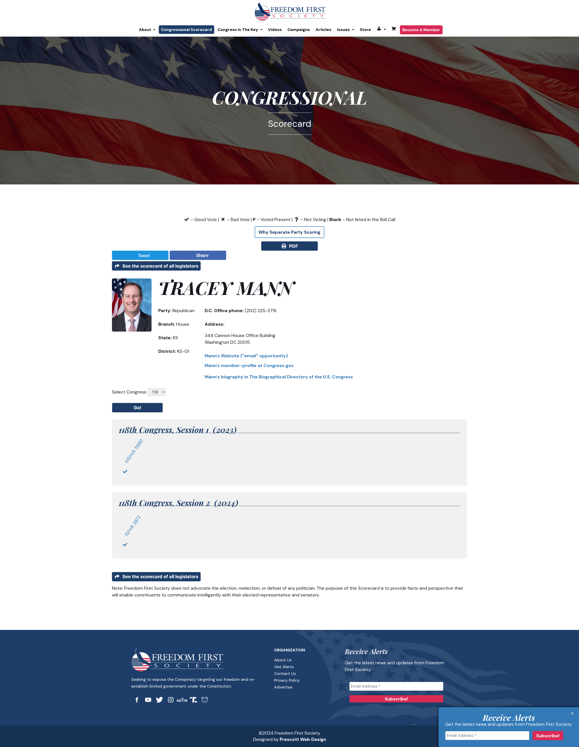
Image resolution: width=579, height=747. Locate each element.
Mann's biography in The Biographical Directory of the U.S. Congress (279, 377)
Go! (137, 407)
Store (365, 29)
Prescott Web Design (303, 739)
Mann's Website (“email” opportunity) (246, 356)
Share (201, 255)
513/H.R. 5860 (133, 451)
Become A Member (421, 30)
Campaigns (298, 29)
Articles (323, 29)
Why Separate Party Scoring (289, 232)
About (145, 29)
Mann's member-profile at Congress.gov (249, 365)
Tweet (142, 255)
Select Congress (129, 392)
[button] (147, 29)
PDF (292, 246)
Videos (275, 29)
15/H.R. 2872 (132, 525)
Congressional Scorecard (186, 29)
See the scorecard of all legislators (159, 266)
